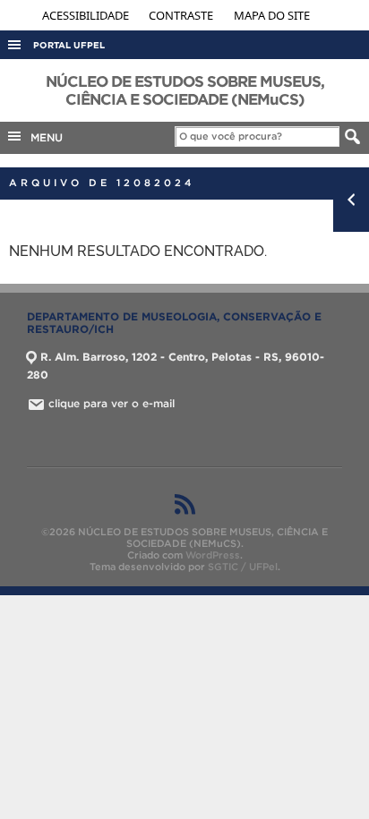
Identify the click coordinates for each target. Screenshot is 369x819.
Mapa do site (272, 15)
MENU (43, 137)
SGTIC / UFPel (243, 566)
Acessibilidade (87, 15)
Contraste (182, 15)
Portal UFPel (69, 45)
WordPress (212, 555)
